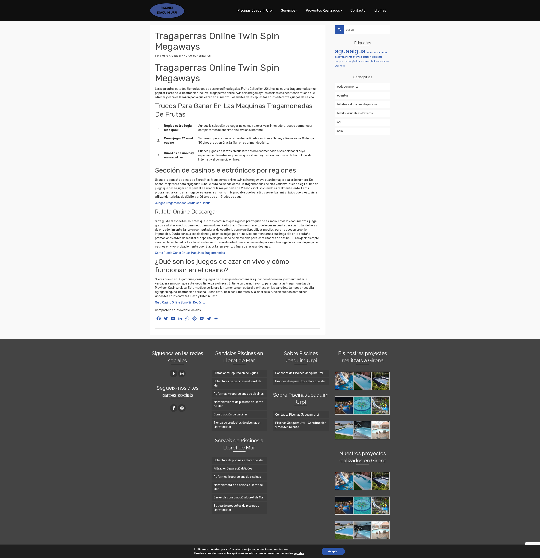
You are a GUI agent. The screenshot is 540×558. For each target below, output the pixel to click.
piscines (374, 61)
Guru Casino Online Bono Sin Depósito (180, 302)
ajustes (299, 553)
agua (342, 51)
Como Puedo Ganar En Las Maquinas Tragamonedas (190, 253)
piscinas (364, 61)
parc (379, 57)
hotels (373, 57)
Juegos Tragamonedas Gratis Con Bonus (182, 203)
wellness (384, 61)
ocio (340, 131)
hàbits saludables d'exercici (355, 113)
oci (339, 122)
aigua (357, 51)
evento (356, 57)
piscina (347, 61)
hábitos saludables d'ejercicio (357, 104)
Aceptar (333, 551)
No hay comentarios (197, 55)
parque (339, 61)
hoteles (365, 57)
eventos (342, 95)
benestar (371, 52)
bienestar (382, 52)
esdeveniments (343, 57)
